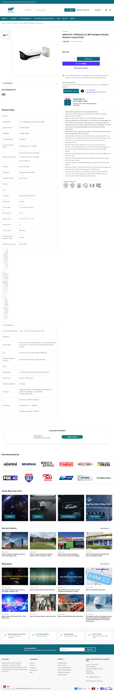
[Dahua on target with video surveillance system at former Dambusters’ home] (43, 541)
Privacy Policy (62, 665)
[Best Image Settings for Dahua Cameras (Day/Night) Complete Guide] (15, 576)
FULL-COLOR (95, 516)
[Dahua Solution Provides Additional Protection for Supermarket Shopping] (71, 541)
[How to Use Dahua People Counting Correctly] (43, 603)
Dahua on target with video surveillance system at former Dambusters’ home (41, 555)
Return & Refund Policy (64, 670)
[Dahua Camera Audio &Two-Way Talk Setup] (43, 576)
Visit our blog (104, 564)
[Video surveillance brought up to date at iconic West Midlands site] (15, 541)
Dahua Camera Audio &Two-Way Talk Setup (42, 590)
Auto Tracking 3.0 (68, 516)
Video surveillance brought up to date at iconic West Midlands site (13, 555)
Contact (72, 18)
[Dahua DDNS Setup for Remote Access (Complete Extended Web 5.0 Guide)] (71, 576)
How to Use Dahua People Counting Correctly (43, 616)
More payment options (81, 68)
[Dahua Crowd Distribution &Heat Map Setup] (71, 603)
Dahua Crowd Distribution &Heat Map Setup (70, 616)
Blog (58, 18)
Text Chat (88, 92)
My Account (33, 670)
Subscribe (90, 649)
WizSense (38, 516)
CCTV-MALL (65, 31)
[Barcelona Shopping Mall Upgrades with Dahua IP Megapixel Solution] (99, 541)
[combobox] (55, 10)
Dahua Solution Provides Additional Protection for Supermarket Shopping (68, 555)
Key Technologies (25, 18)
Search (71, 10)
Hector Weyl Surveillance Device (43, 18)
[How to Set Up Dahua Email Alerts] (99, 576)
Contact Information (64, 672)
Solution (13, 18)
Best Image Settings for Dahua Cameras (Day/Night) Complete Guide (13, 590)
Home (3, 23)
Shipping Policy (62, 663)
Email (94, 92)
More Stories (104, 528)
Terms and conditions (64, 668)
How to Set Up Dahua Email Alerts (95, 590)
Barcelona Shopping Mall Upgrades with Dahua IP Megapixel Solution (97, 555)
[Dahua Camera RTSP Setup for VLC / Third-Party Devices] (15, 603)
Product (4, 18)
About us (65, 18)
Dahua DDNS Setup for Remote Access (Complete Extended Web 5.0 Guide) (69, 590)
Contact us (33, 668)
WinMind (9, 516)
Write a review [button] (72, 437)
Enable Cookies (62, 675)
